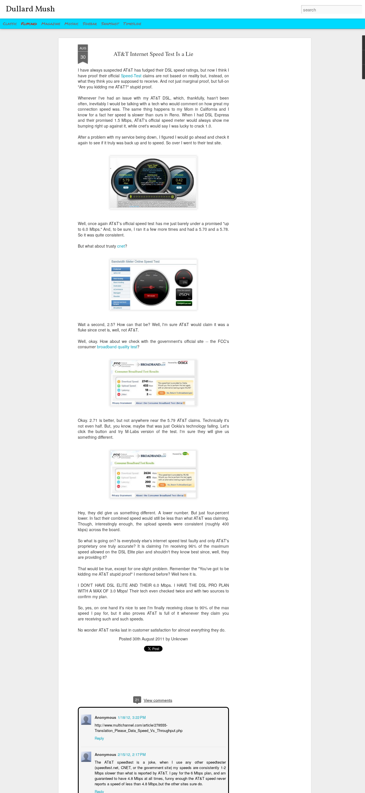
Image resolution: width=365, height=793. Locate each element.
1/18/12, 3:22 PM (131, 716)
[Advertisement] (260, 134)
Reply (99, 737)
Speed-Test (131, 75)
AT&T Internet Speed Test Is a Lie (153, 54)
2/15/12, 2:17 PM (131, 753)
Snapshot (110, 23)
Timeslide (132, 23)
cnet (121, 246)
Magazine (50, 23)
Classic (10, 23)
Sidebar (90, 23)
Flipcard (29, 23)
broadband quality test (117, 346)
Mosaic (71, 23)
